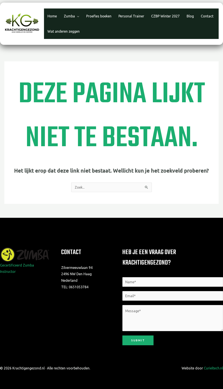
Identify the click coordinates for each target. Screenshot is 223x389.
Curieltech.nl (213, 368)
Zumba (69, 16)
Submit (138, 340)
